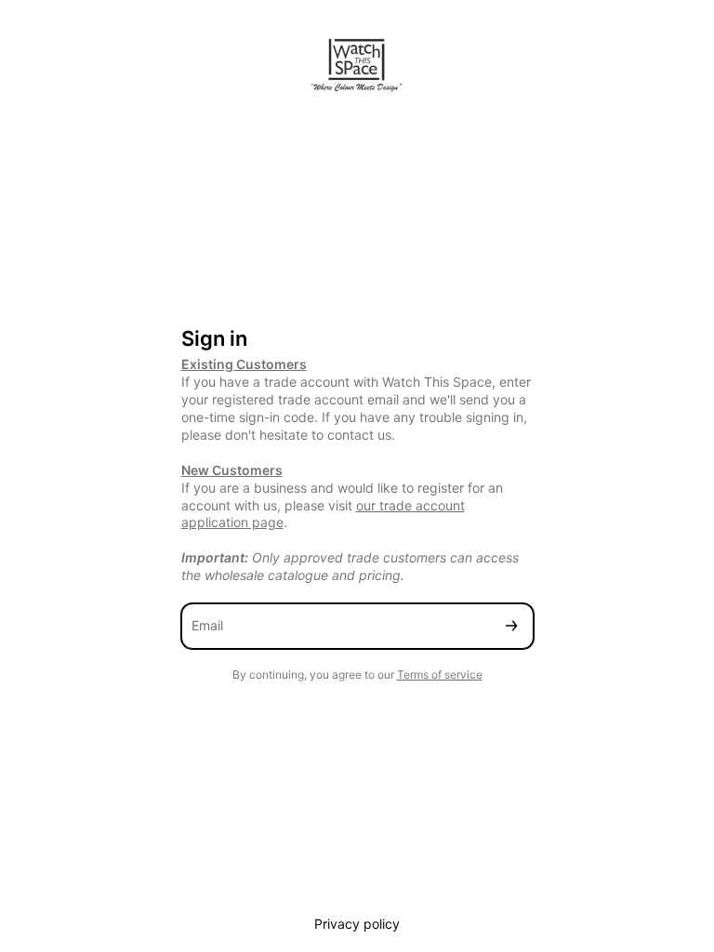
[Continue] (511, 626)
